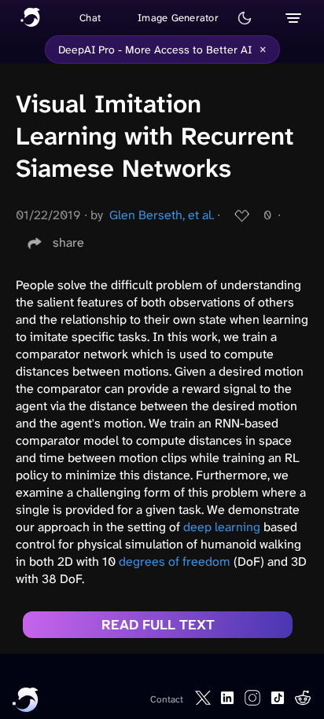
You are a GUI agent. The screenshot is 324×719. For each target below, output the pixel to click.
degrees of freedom (174, 561)
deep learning (221, 527)
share (68, 242)
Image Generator (178, 17)
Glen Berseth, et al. (161, 215)
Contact (166, 699)
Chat (90, 17)
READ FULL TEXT (158, 624)
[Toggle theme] (244, 18)
